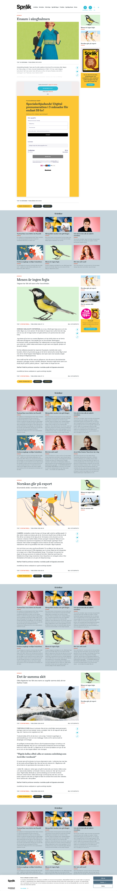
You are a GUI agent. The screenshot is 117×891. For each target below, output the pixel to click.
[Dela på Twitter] (77, 71)
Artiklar (35, 7)
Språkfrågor (55, 7)
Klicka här (51, 91)
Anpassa (102, 882)
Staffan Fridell (25, 324)
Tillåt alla (103, 878)
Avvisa (103, 886)
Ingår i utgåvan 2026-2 (24, 796)
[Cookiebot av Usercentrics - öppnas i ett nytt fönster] (11, 888)
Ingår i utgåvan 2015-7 (24, 206)
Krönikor (41, 7)
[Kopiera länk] (77, 75)
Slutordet (47, 206)
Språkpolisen (69, 7)
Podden (62, 7)
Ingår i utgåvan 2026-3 (24, 575)
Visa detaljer (23, 888)
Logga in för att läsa (52, 84)
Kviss (75, 7)
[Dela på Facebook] (77, 67)
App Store (90, 84)
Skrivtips (48, 7)
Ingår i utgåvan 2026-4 (24, 381)
